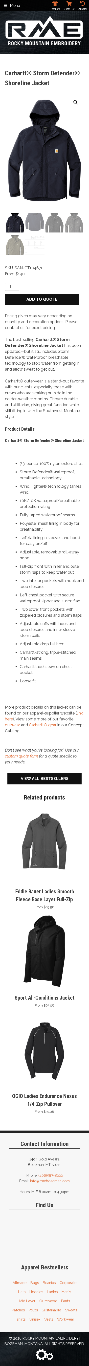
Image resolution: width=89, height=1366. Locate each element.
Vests (48, 1319)
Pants (65, 1301)
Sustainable (51, 1310)
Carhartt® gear (42, 725)
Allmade (19, 1283)
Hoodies (36, 1292)
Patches (18, 1310)
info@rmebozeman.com (50, 1181)
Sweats (71, 1310)
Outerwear (48, 1301)
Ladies (52, 1292)
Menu (15, 5)
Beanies (49, 1283)
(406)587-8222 (50, 1175)
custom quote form (21, 756)
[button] (75, 102)
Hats (21, 1292)
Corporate (68, 1283)
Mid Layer (27, 1301)
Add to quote (42, 299)
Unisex (34, 1319)
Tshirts (20, 1319)
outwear (12, 725)
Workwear (65, 1319)
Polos (33, 1310)
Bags (34, 1283)
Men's (66, 1292)
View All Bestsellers (44, 778)
